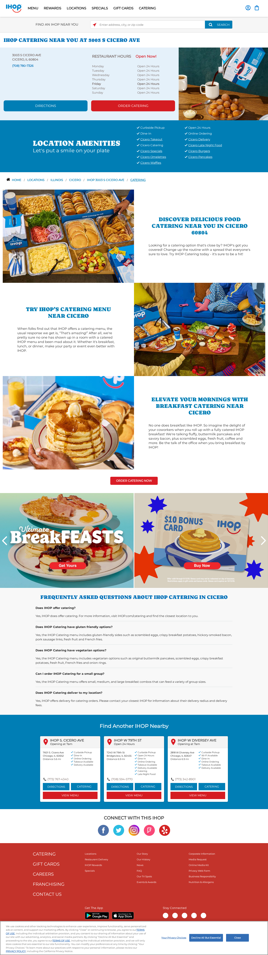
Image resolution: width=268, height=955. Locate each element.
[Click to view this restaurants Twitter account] (118, 830)
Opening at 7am (61, 744)
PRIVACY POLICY (16, 951)
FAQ (139, 870)
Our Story (142, 853)
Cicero (75, 180)
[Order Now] (257, 8)
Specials (90, 870)
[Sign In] (248, 8)
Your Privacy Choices (173, 937)
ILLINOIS (57, 180)
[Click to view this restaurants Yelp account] (164, 830)
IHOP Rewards (93, 865)
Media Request (198, 859)
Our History (143, 859)
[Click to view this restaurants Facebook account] (103, 830)
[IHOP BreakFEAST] (67, 540)
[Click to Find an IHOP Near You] (94, 25)
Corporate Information (202, 853)
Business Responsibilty (202, 876)
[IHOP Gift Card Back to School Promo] (201, 540)
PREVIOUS (4, 540)
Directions (45, 106)
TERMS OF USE (61, 940)
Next (263, 540)
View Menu (70, 795)
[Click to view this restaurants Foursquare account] (149, 830)
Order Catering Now (134, 480)
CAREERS (43, 874)
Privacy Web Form (199, 870)
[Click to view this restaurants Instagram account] (134, 830)
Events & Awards (146, 882)
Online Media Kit (199, 865)
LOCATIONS (76, 8)
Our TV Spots (144, 876)
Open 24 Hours (124, 744)
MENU (33, 8)
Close (237, 937)
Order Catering (133, 106)
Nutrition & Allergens (201, 882)
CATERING (147, 8)
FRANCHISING (49, 884)
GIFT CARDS (123, 8)
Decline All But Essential (206, 937)
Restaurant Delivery (96, 859)
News (140, 865)
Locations (36, 180)
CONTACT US (47, 894)
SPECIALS (100, 8)
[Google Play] (97, 915)
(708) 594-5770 (122, 779)
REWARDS (52, 8)
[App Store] (123, 915)
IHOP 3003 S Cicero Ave (106, 180)
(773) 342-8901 (185, 779)
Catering (138, 180)
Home (17, 180)
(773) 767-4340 (58, 779)
